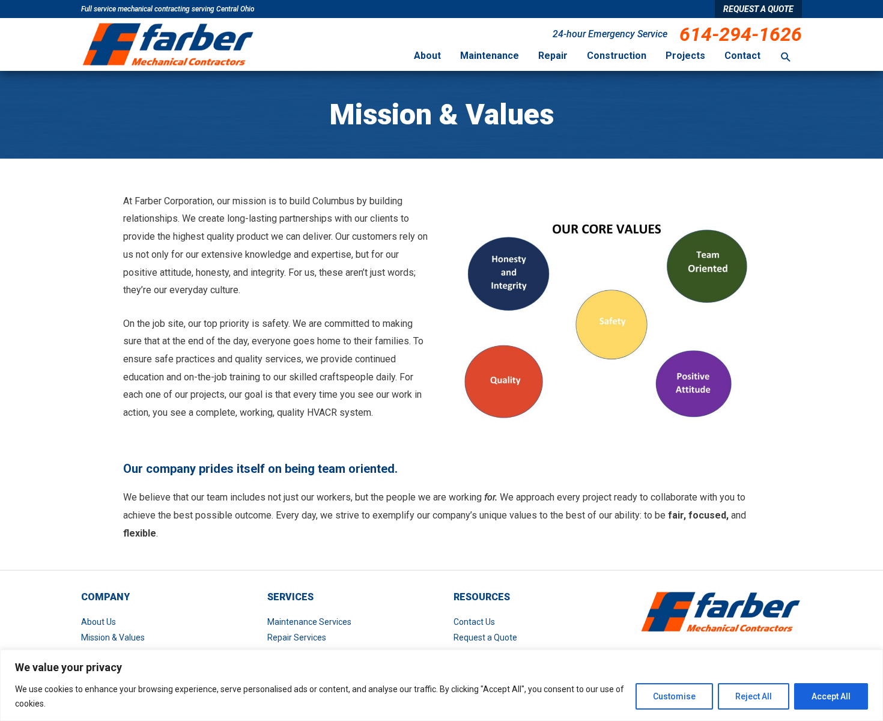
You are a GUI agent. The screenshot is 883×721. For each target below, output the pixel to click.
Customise (674, 696)
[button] (786, 57)
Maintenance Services (309, 622)
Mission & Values (113, 637)
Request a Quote (485, 637)
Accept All (831, 696)
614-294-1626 (740, 34)
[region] (441, 685)
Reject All (753, 696)
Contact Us (474, 622)
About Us (98, 622)
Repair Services (296, 637)
